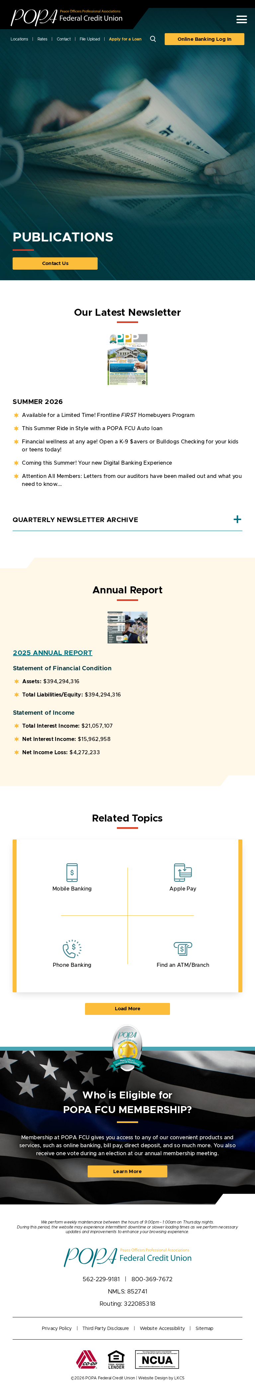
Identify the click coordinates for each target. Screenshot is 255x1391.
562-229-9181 (101, 1280)
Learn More (136, 1173)
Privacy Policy (57, 1328)
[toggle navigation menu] (239, 19)
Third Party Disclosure (105, 1328)
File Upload (90, 39)
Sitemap (204, 1328)
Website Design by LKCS (161, 1378)
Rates (43, 39)
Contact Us (55, 263)
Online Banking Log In (204, 39)
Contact (64, 39)
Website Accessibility (162, 1328)
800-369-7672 (151, 1280)
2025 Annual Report (52, 653)
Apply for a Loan (125, 39)
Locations (19, 39)
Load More (140, 1008)
